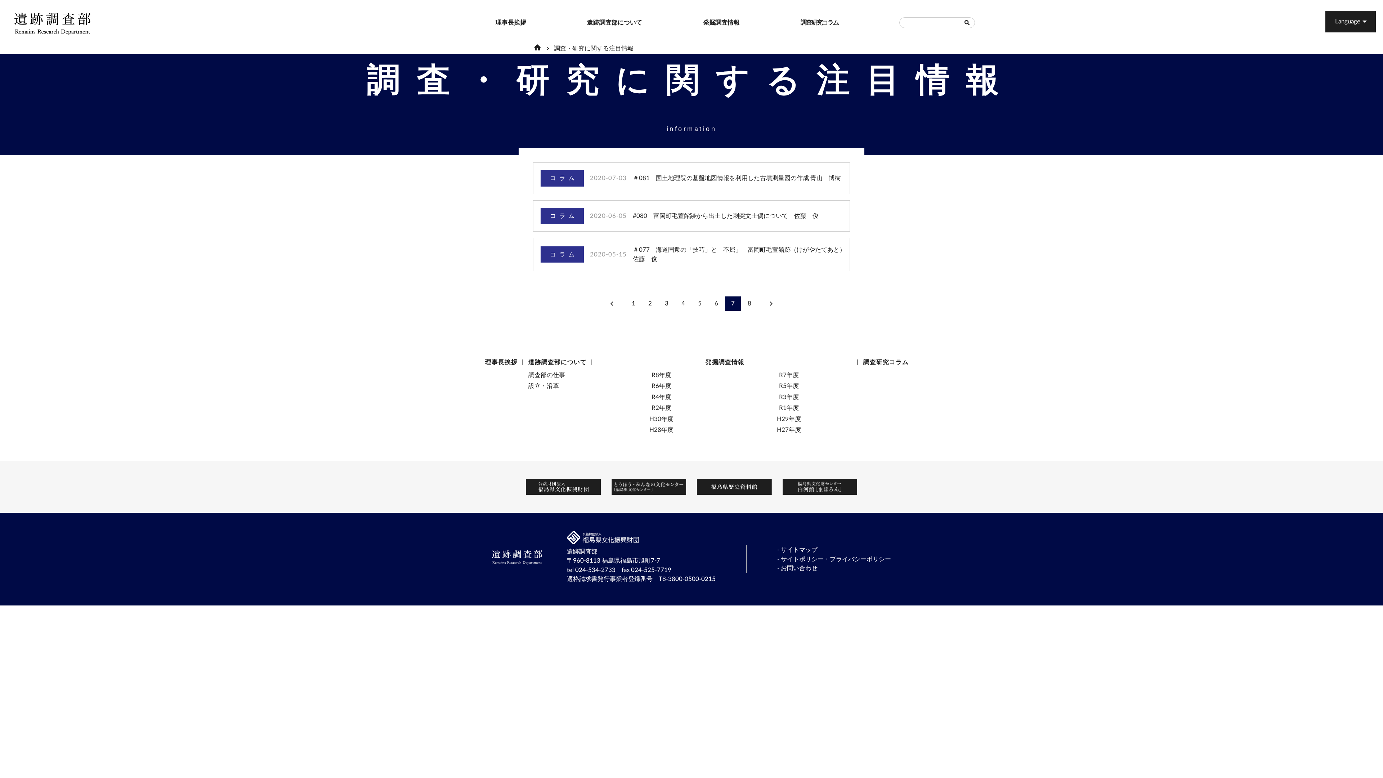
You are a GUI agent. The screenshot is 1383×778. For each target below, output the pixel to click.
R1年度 (789, 408)
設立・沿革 (543, 386)
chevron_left (612, 303)
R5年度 (789, 386)
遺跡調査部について (592, 22)
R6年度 (661, 386)
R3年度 (789, 397)
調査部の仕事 (546, 375)
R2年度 (661, 408)
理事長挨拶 (499, 22)
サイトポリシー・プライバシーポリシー (836, 559)
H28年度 (661, 430)
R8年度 (661, 375)
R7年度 (789, 375)
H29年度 (789, 419)
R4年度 (661, 397)
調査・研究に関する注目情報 (594, 48)
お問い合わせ (799, 568)
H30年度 (661, 419)
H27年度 (789, 430)
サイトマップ (799, 550)
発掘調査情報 (706, 22)
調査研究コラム (804, 22)
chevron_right (771, 303)
